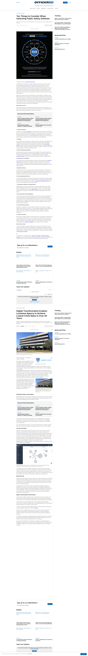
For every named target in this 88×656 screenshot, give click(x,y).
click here (36, 512)
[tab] (19, 289)
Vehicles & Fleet (50, 8)
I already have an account (34, 301)
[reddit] (36, 28)
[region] (34, 292)
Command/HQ (43, 8)
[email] (37, 28)
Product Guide (32, 8)
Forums (38, 8)
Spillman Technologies (30, 81)
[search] (19, 2)
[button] (17, 2)
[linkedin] (32, 28)
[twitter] (34, 28)
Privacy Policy (30, 653)
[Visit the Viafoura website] (50, 294)
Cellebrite (22, 326)
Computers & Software (20, 13)
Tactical (56, 8)
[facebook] (31, 28)
